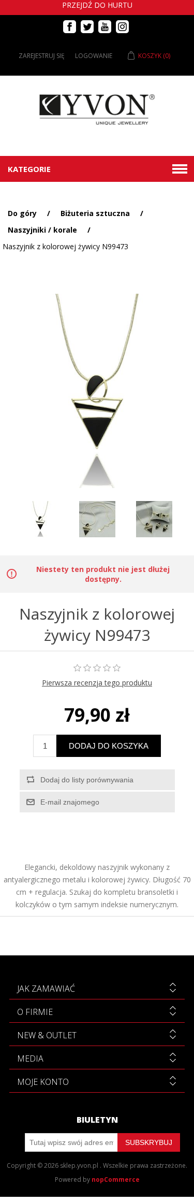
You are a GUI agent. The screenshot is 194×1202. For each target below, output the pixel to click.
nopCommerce (116, 1179)
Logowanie (93, 55)
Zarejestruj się (42, 55)
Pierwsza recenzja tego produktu (97, 683)
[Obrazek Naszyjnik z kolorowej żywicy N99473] (40, 519)
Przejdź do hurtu (97, 5)
